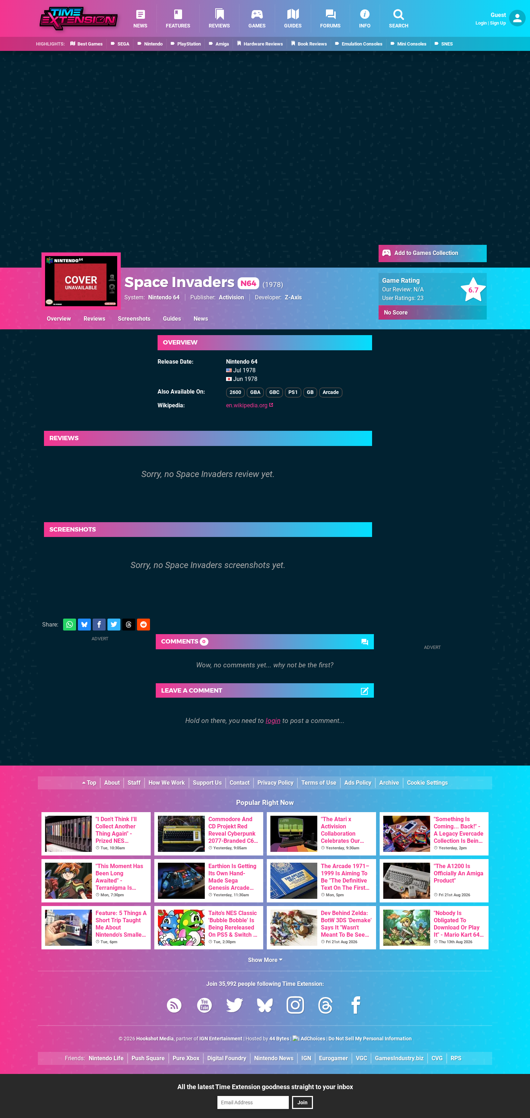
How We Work (167, 782)
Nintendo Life (106, 1058)
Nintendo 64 (164, 297)
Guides (172, 318)
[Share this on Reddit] (143, 624)
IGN (306, 1058)
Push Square (148, 1058)
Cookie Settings (427, 782)
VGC (361, 1058)
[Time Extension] (79, 18)
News (201, 318)
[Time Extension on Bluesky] (265, 1006)
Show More (263, 960)
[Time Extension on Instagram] (295, 1006)
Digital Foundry (226, 1058)
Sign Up (498, 23)
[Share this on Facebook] (99, 624)
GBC (274, 392)
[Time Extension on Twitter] (234, 1006)
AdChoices (312, 1039)
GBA (255, 392)
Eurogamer (333, 1058)
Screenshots (134, 318)
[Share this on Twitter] (113, 624)
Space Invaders (190, 282)
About (112, 782)
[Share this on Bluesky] (84, 624)
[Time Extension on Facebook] (356, 1006)
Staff (134, 782)
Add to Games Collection (425, 253)
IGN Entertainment (220, 1039)
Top (90, 782)
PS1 (293, 392)
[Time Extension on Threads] (325, 1006)
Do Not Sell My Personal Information (370, 1039)
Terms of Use (318, 782)
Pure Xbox (186, 1058)
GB (310, 392)
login (273, 720)
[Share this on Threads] (128, 624)
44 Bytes (279, 1039)
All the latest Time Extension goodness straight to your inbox (265, 1087)
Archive (389, 782)
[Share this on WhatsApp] (69, 624)
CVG (437, 1058)
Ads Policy (357, 782)
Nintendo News (273, 1058)
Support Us (207, 782)
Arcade (331, 392)
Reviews (94, 318)
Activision (231, 297)
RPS (456, 1058)
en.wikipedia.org (247, 405)
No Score (396, 312)
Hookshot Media (155, 1039)
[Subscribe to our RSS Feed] (174, 1006)
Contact (239, 782)
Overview (59, 318)
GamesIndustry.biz (399, 1058)
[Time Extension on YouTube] (204, 1006)
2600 (235, 392)
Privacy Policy (275, 782)
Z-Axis (293, 297)
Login (481, 23)
